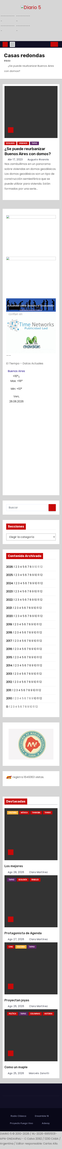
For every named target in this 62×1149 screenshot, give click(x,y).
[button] (46, 44)
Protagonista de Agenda (23, 933)
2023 (9, 591)
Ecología (10, 143)
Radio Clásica (18, 1116)
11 (38, 575)
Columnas (35, 1013)
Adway (46, 1123)
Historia (48, 1013)
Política (12, 1013)
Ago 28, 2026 (16, 872)
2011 (8, 690)
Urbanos (23, 143)
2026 (9, 567)
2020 (9, 616)
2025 (9, 575)
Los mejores (13, 866)
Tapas (34, 143)
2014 (9, 665)
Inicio (7, 60)
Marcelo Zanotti (38, 1073)
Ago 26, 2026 (16, 1006)
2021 (9, 608)
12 (41, 575)
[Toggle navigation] (12, 44)
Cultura (13, 812)
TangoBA (36, 812)
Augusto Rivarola (38, 159)
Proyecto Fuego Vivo (21, 1123)
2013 (9, 674)
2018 (9, 632)
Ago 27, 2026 (16, 939)
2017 (9, 641)
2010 (9, 698)
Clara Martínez (38, 872)
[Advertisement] (31, 448)
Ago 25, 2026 (16, 1073)
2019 (9, 624)
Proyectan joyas (16, 1000)
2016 (9, 649)
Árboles (35, 879)
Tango (48, 812)
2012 (9, 682)
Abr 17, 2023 (15, 159)
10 (35, 575)
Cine (11, 946)
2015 (9, 657)
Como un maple (16, 1067)
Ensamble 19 (42, 1116)
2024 (9, 583)
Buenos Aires (16, 371)
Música (24, 812)
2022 (9, 600)
